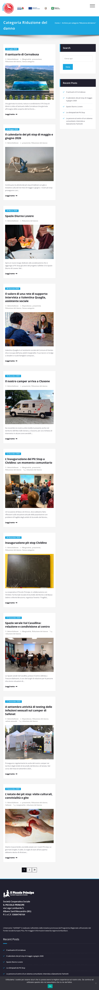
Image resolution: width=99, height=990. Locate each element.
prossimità (26, 143)
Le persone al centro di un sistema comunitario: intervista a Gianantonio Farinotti (79, 121)
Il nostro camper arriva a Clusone (27, 381)
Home (57, 23)
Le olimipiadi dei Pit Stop (75, 112)
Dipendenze (26, 306)
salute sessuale (11, 721)
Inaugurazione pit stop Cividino (26, 543)
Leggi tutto (10, 114)
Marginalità (26, 59)
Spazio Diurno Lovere (19, 216)
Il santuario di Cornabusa (22, 54)
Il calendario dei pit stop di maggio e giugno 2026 (24, 956)
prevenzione (37, 59)
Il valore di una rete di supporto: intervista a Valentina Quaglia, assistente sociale (26, 297)
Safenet (8, 805)
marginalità (20, 805)
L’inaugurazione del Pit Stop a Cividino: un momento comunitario (28, 460)
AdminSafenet (12, 59)
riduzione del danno (34, 470)
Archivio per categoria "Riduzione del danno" (79, 23)
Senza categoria (28, 61)
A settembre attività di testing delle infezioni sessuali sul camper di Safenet (28, 710)
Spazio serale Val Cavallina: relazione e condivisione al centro (27, 624)
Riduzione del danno (13, 61)
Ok (50, 986)
